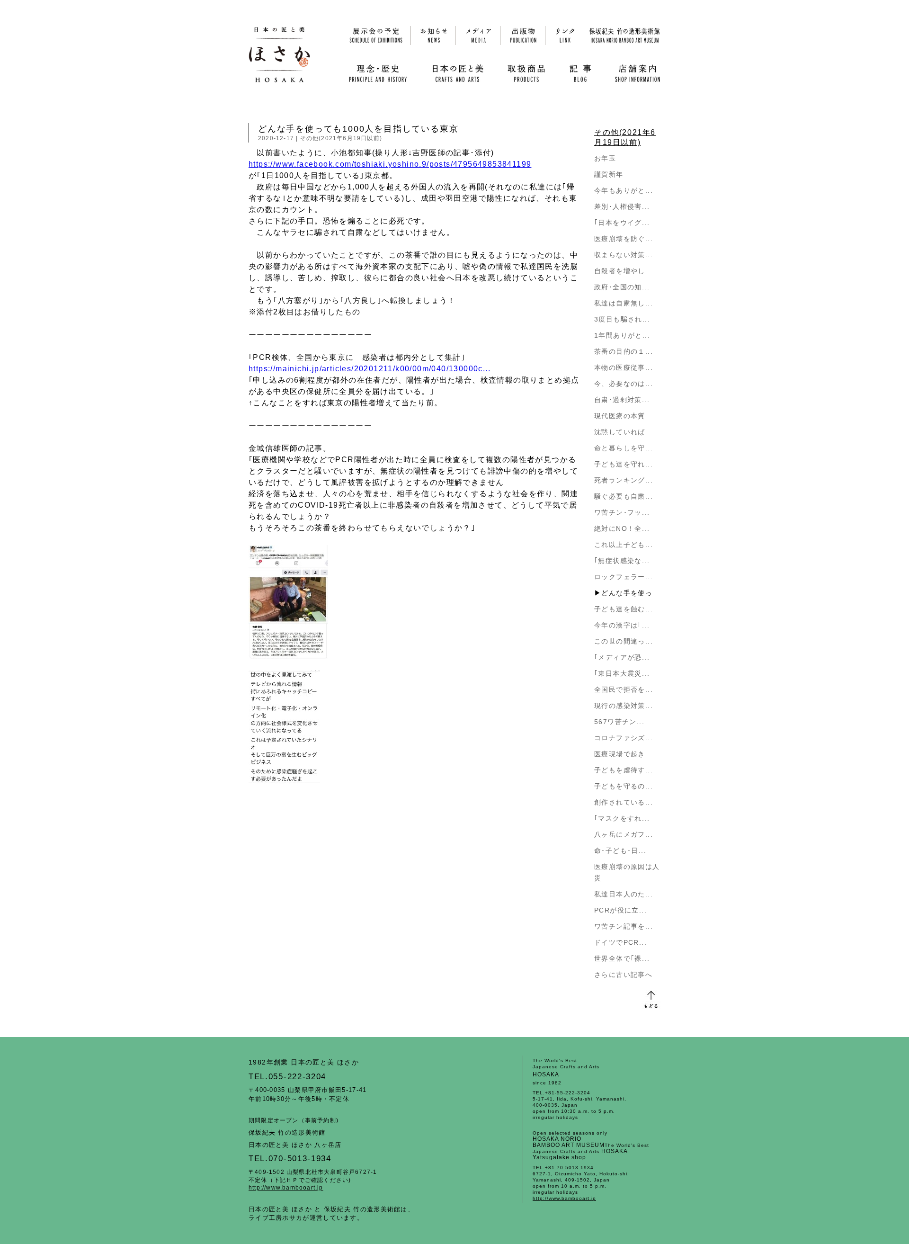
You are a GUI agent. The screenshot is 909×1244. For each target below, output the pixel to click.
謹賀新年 (609, 174)
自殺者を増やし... (623, 271)
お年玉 (605, 158)
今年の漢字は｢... (622, 625)
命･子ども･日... (620, 850)
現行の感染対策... (623, 705)
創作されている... (623, 802)
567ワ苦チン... (619, 721)
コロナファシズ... (623, 738)
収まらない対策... (623, 255)
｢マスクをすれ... (622, 818)
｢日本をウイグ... (622, 222)
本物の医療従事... (623, 367)
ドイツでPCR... (620, 942)
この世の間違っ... (623, 641)
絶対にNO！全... (622, 528)
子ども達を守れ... (623, 464)
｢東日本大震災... (622, 673)
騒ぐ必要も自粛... (623, 496)
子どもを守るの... (623, 786)
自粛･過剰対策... (622, 399)
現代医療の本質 (619, 416)
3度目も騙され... (622, 319)
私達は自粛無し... (623, 303)
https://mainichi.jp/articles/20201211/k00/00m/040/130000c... (369, 369)
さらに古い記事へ (623, 974)
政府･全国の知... (622, 287)
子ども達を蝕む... (623, 609)
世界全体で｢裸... (622, 958)
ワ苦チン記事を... (623, 926)
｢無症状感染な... (622, 560)
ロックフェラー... (623, 577)
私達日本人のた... (623, 894)
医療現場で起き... (623, 754)
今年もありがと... (623, 190)
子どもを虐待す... (623, 770)
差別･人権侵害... (622, 206)
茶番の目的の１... (623, 351)
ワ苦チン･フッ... (622, 512)
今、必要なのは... (623, 383)
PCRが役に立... (620, 910)
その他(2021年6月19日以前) (341, 138)
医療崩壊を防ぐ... (623, 238)
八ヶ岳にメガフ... (623, 834)
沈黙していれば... (623, 432)
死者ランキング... (623, 480)
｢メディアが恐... (622, 657)
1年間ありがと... (622, 335)
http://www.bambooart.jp (286, 1187)
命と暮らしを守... (623, 448)
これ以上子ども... (623, 544)
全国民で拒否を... (623, 689)
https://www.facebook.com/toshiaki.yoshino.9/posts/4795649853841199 (390, 164)
